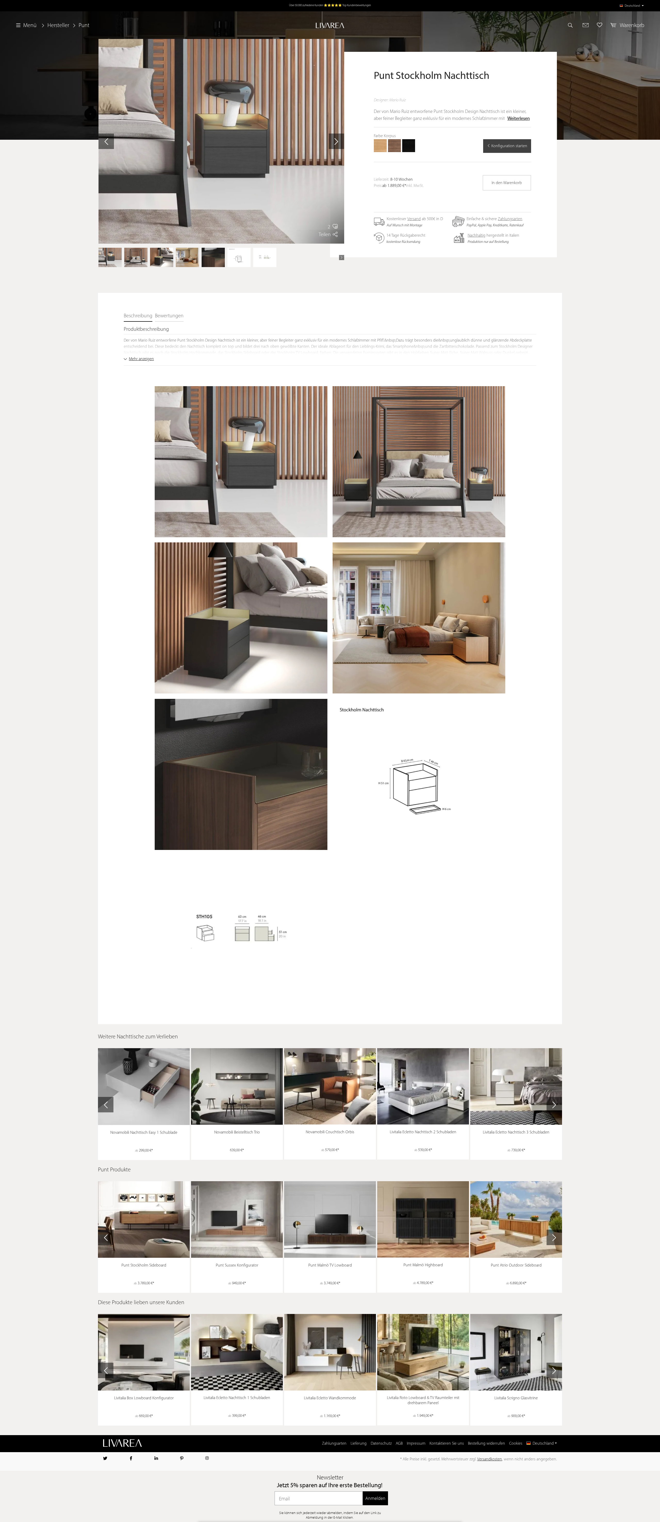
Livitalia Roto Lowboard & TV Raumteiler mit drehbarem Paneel (423, 1400)
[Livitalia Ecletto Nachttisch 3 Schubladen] (516, 1086)
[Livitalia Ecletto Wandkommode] (330, 1352)
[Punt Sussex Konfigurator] (237, 1219)
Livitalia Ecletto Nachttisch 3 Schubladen (516, 1132)
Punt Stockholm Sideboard (143, 1265)
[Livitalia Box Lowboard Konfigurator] (144, 1352)
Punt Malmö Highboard (423, 1265)
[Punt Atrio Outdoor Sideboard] (516, 1219)
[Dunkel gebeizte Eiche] (408, 145)
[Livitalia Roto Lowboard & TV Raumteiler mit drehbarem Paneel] (423, 1352)
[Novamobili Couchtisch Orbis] (330, 1086)
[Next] (341, 257)
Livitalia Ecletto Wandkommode (330, 1398)
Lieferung (359, 1444)
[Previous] (101, 257)
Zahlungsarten (510, 219)
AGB (399, 1444)
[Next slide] (554, 1104)
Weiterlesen (518, 119)
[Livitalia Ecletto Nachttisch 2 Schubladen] (423, 1086)
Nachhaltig (476, 236)
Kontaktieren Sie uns (447, 1444)
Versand (414, 219)
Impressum (416, 1444)
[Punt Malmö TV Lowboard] (330, 1219)
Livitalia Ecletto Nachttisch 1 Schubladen (237, 1398)
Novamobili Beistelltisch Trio (237, 1132)
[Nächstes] (336, 141)
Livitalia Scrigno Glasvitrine (516, 1398)
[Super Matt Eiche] (380, 145)
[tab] (138, 316)
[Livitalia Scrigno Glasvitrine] (516, 1352)
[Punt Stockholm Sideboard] (144, 1219)
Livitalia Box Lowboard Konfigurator (144, 1398)
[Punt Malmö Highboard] (423, 1219)
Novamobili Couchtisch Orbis (330, 1132)
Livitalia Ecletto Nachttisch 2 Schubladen (423, 1132)
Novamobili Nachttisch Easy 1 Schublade (143, 1133)
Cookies (515, 1444)
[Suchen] (572, 25)
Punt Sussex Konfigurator (237, 1265)
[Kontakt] (585, 25)
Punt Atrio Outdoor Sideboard (516, 1265)
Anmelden (375, 1498)
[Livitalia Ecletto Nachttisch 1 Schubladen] (237, 1352)
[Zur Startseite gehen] (330, 25)
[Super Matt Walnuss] (394, 145)
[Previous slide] (105, 1104)
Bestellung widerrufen (486, 1444)
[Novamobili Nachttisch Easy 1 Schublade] (144, 1086)
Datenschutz (381, 1444)
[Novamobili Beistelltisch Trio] (237, 1086)
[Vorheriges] (106, 141)
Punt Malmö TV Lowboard (330, 1265)
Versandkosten (489, 1459)
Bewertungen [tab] (169, 316)
